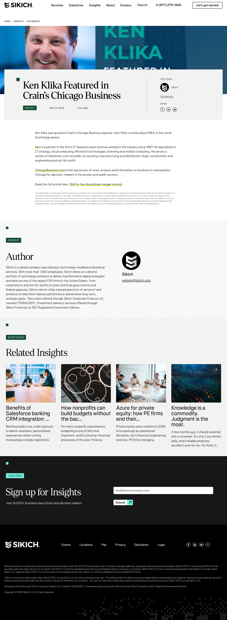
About (110, 5)
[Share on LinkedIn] (168, 109)
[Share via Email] (175, 109)
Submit (120, 502)
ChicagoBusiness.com (50, 170)
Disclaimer (141, 544)
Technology (33, 21)
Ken (37, 147)
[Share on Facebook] (162, 109)
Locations (86, 544)
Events (66, 544)
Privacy (120, 544)
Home (7, 21)
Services (57, 5)
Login (161, 544)
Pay (104, 544)
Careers (125, 5)
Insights (95, 5)
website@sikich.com (136, 280)
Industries (76, 5)
